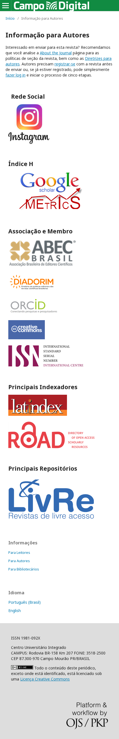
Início (10, 18)
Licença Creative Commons (45, 679)
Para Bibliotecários (23, 569)
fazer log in (15, 75)
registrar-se (65, 64)
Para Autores (19, 560)
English (14, 610)
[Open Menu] (5, 5)
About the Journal (56, 52)
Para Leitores (19, 552)
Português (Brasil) (24, 602)
